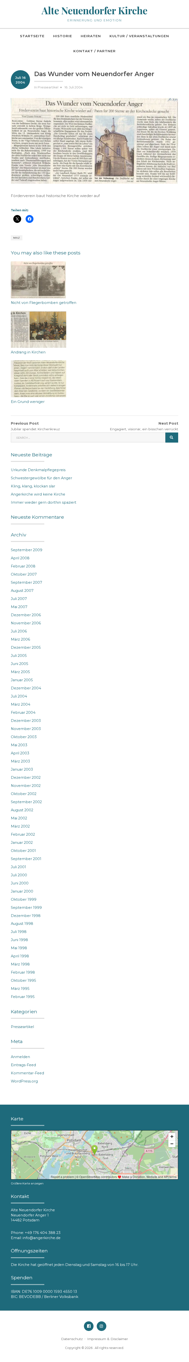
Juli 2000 (19, 875)
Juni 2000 (20, 883)
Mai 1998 (19, 948)
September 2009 (26, 550)
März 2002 (20, 826)
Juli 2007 (19, 599)
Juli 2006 (19, 631)
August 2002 (22, 810)
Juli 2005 (19, 655)
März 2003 (20, 761)
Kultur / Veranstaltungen (139, 36)
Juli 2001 (18, 867)
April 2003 (20, 753)
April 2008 (20, 558)
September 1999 (26, 907)
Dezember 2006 (26, 615)
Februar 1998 (23, 972)
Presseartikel (48, 87)
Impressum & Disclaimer (107, 1339)
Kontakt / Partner (94, 51)
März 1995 (20, 988)
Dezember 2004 (26, 688)
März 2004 (20, 704)
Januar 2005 (22, 680)
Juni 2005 (19, 664)
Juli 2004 (19, 696)
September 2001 (26, 859)
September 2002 (26, 802)
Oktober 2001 (23, 850)
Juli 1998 (19, 932)
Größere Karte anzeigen (27, 1183)
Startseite (32, 36)
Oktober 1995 (23, 980)
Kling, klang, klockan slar (33, 486)
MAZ (16, 237)
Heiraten (91, 36)
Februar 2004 (23, 712)
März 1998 (20, 964)
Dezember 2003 (26, 720)
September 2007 (26, 582)
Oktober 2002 (23, 794)
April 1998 (20, 956)
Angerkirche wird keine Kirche (38, 494)
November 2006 (26, 623)
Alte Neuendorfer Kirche (94, 10)
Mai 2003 (19, 745)
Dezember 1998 (26, 916)
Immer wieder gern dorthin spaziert (43, 502)
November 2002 (26, 785)
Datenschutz (72, 1339)
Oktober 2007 (24, 574)
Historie (62, 36)
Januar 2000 (22, 891)
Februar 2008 (23, 566)
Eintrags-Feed (23, 1065)
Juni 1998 (19, 940)
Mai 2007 (19, 607)
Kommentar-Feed (27, 1073)
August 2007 (22, 590)
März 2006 (20, 639)
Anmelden (20, 1057)
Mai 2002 (19, 818)
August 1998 (22, 923)
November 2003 (26, 729)
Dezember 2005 (26, 647)
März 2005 (20, 672)
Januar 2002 (22, 842)
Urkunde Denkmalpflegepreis (38, 470)
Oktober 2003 (24, 737)
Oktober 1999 (23, 899)
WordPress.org (24, 1081)
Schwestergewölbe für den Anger (41, 478)
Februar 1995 (23, 997)
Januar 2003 (22, 769)
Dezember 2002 (26, 777)
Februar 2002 (23, 834)
